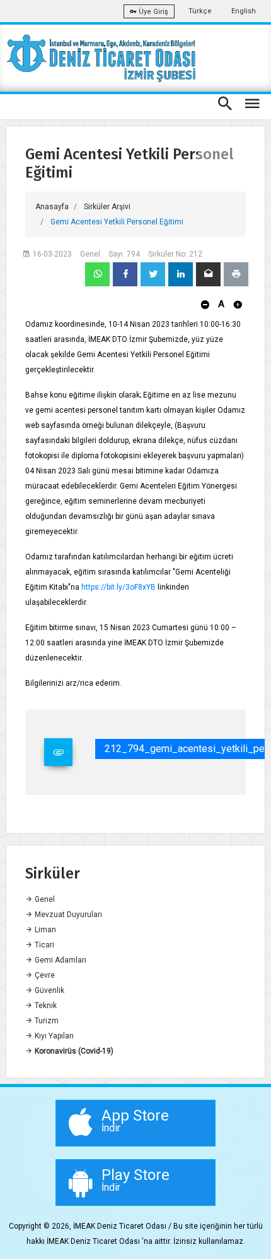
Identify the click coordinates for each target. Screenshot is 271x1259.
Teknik (45, 1005)
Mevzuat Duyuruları (67, 914)
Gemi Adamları (59, 960)
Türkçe (200, 11)
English (243, 11)
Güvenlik (48, 990)
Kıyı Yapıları (53, 1035)
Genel (44, 899)
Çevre (44, 975)
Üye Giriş (152, 12)
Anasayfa (52, 206)
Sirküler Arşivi (107, 206)
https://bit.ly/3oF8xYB (118, 587)
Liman (44, 929)
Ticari (43, 944)
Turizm (46, 1020)
